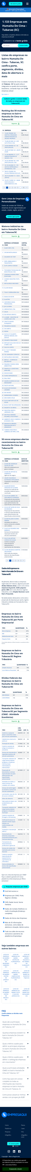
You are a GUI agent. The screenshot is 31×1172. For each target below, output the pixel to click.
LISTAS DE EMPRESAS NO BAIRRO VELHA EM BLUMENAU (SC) (26, 992)
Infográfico (8, 1135)
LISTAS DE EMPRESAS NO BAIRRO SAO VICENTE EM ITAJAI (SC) (27, 974)
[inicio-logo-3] (4, 4)
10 (23, 188)
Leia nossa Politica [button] (11, 1164)
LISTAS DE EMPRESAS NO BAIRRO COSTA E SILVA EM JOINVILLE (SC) (16, 992)
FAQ (22, 1132)
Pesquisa (7, 1132)
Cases (23, 1128)
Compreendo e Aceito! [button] (15, 1169)
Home (7, 1125)
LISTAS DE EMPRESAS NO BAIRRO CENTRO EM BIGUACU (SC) (6, 994)
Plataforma (8, 1128)
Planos (23, 1125)
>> (27, 188)
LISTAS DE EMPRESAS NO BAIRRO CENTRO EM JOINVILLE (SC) (6, 976)
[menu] (27, 4)
